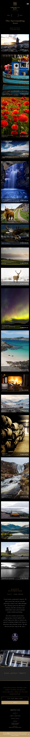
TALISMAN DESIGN (18, 727)
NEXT (21, 15)
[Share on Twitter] (22, 50)
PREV (8, 15)
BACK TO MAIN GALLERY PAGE (15, 28)
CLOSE (28, 734)
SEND (15, 702)
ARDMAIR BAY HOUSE (15, 710)
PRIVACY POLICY (15, 718)
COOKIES (15, 721)
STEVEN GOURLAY (15, 724)
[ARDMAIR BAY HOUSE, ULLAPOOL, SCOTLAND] (15, 6)
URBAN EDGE (11, 727)
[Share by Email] (27, 50)
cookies (8, 733)
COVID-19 (15, 713)
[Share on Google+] (24, 50)
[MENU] (28, 4)
